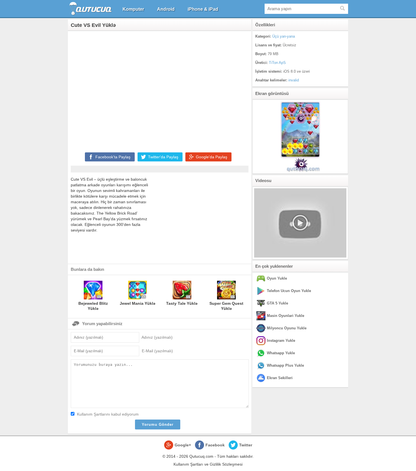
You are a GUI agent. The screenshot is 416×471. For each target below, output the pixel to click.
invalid (293, 80)
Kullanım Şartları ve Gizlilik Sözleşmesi (208, 464)
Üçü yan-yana (283, 36)
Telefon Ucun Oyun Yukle (289, 291)
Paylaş (112, 157)
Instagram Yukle (281, 340)
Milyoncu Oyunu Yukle (286, 328)
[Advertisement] (160, 90)
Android (166, 9)
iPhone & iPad (203, 9)
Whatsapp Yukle (281, 353)
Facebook (215, 445)
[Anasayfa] (91, 8)
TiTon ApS (277, 63)
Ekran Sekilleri (280, 378)
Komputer (133, 9)
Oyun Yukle (277, 278)
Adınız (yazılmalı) (157, 337)
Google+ (183, 445)
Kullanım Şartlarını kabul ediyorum (108, 414)
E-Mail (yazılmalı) (157, 351)
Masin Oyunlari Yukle (285, 316)
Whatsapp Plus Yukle (285, 365)
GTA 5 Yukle (277, 303)
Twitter (245, 445)
